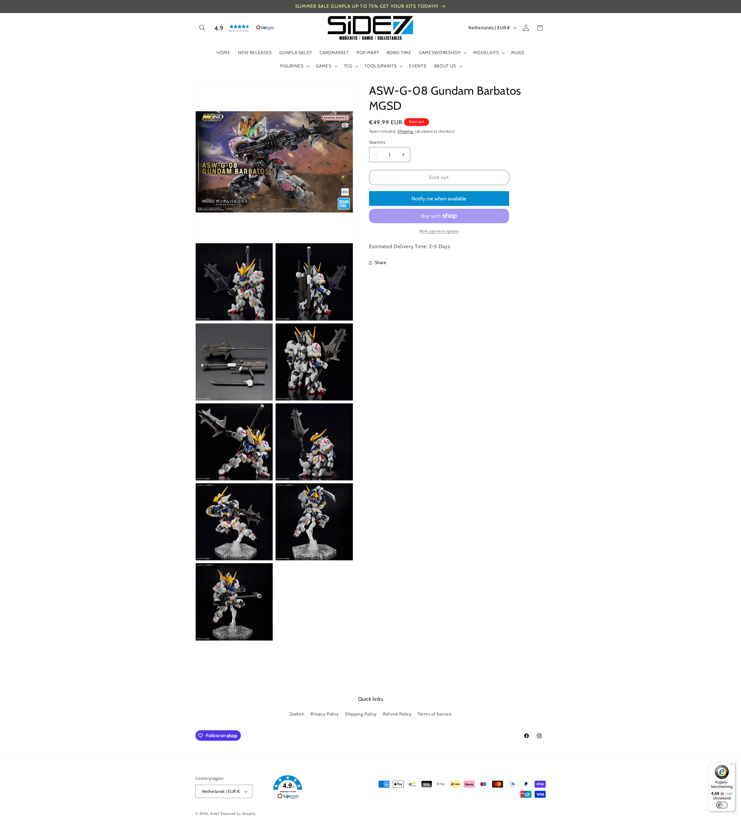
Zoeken (297, 714)
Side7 (215, 813)
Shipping (405, 131)
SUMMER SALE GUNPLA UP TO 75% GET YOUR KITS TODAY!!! (366, 6)
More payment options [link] (439, 231)
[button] (202, 28)
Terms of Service (435, 714)
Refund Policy (397, 714)
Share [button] (380, 262)
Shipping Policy (361, 714)
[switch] (722, 805)
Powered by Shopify (238, 813)
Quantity (377, 142)
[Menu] (731, 765)
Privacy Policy (325, 714)
